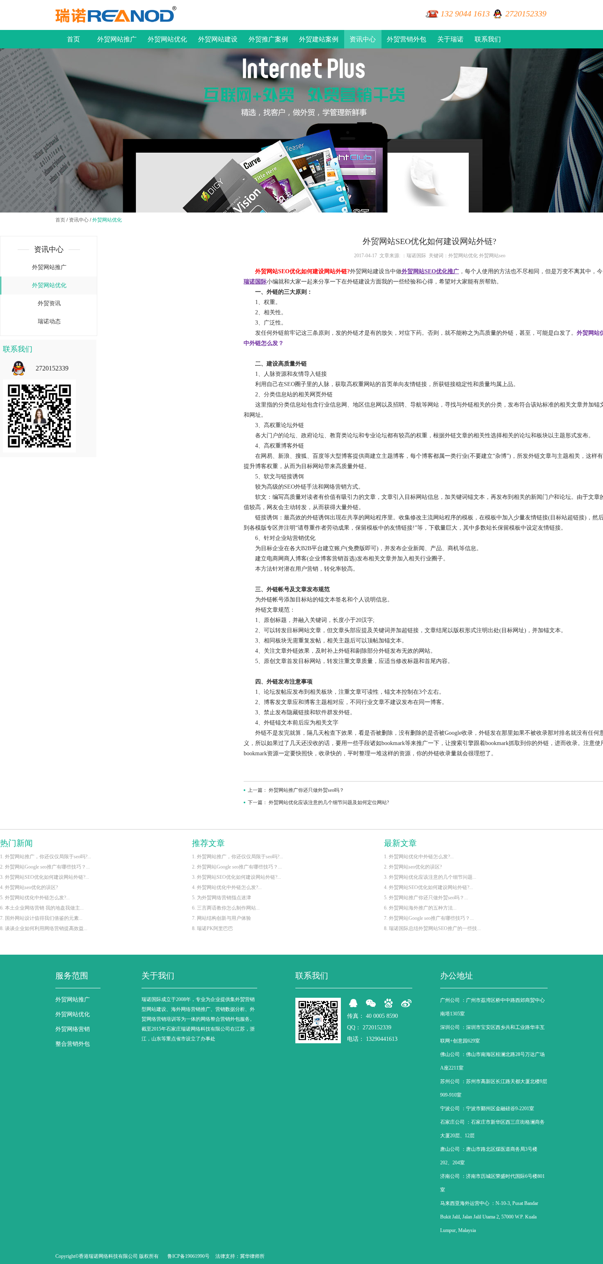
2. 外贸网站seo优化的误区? (413, 867)
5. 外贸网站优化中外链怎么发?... (35, 898)
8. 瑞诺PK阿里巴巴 (212, 928)
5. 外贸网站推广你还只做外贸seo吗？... (426, 898)
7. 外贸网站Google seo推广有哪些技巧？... (429, 918)
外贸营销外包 (406, 39)
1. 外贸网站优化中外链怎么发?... (419, 856)
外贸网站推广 (117, 39)
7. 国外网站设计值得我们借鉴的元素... (41, 918)
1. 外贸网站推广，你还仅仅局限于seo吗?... (45, 856)
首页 (73, 39)
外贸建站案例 (318, 39)
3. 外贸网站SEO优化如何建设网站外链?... (44, 877)
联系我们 (488, 39)
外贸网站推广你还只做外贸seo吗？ (306, 790)
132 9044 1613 (465, 13)
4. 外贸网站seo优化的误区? (29, 887)
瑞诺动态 (49, 321)
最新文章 (400, 843)
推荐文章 (208, 843)
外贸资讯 (49, 303)
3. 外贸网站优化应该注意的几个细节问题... (430, 877)
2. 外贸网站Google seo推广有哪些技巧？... (45, 867)
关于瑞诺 (450, 39)
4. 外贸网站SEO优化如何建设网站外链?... (428, 887)
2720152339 (525, 13)
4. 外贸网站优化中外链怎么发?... (227, 887)
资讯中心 (362, 39)
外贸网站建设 (218, 39)
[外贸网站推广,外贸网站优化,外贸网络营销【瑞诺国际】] (115, 14)
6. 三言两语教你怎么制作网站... (226, 908)
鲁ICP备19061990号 (188, 1256)
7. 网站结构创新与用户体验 (221, 918)
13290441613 (381, 1039)
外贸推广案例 (268, 39)
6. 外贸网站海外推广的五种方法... (420, 908)
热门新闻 (16, 843)
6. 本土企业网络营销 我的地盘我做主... (42, 908)
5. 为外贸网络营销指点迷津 (221, 898)
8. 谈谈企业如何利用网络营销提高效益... (43, 928)
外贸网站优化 (167, 39)
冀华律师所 (252, 1256)
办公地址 (456, 975)
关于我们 (158, 975)
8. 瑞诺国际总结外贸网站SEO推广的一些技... (432, 928)
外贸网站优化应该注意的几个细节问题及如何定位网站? (329, 802)
